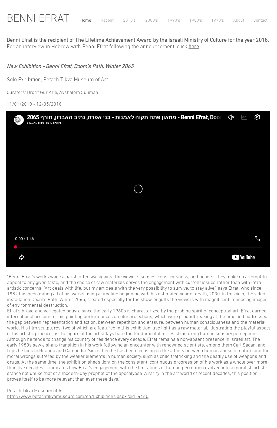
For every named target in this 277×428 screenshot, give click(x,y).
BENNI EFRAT (38, 18)
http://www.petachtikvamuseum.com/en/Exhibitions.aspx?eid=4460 (78, 397)
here (194, 47)
